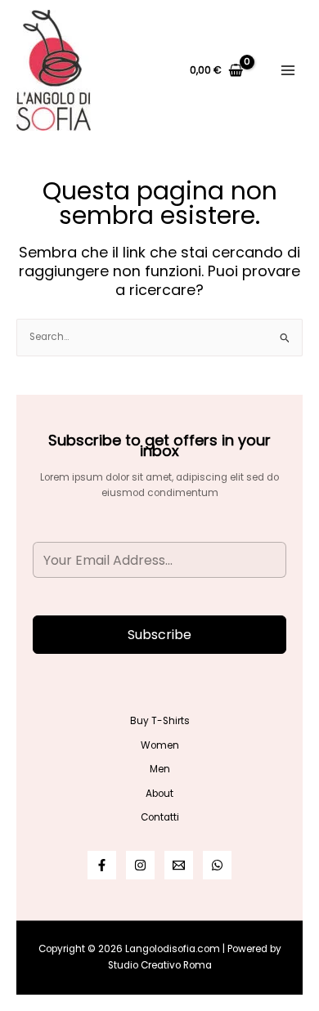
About (159, 793)
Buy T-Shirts (160, 720)
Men (160, 769)
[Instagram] (140, 865)
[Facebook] (102, 865)
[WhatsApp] (217, 865)
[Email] (178, 865)
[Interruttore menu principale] (287, 71)
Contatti (160, 817)
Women (160, 745)
